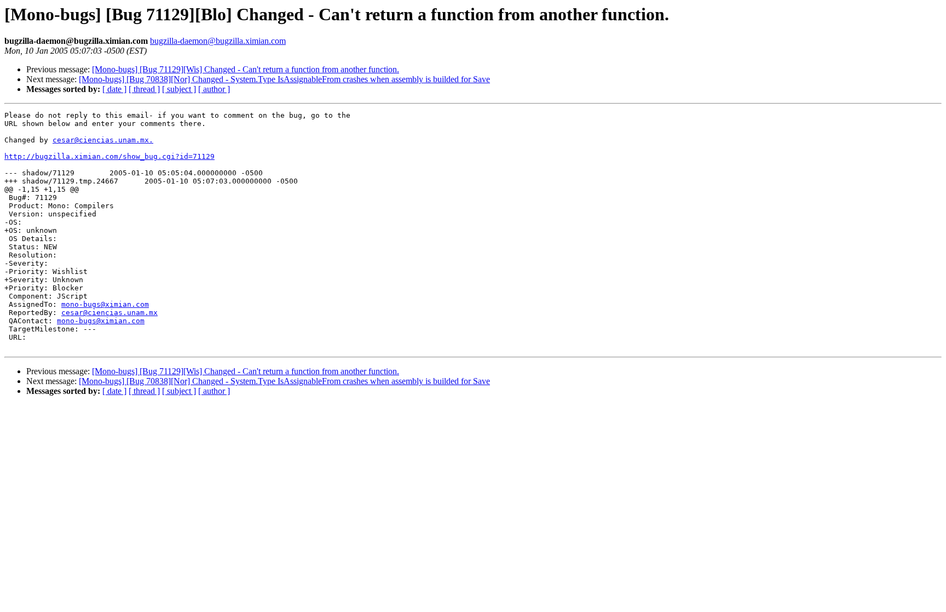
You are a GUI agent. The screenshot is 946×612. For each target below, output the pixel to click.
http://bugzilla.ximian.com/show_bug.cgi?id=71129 (109, 156)
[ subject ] (179, 89)
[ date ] (114, 89)
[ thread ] (144, 89)
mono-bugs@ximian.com (105, 304)
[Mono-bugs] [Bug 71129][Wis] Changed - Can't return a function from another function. (245, 69)
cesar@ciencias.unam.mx (109, 312)
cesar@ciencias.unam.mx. (103, 140)
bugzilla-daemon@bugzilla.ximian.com (218, 40)
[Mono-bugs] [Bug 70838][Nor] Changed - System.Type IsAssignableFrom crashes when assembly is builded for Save (284, 79)
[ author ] (214, 89)
